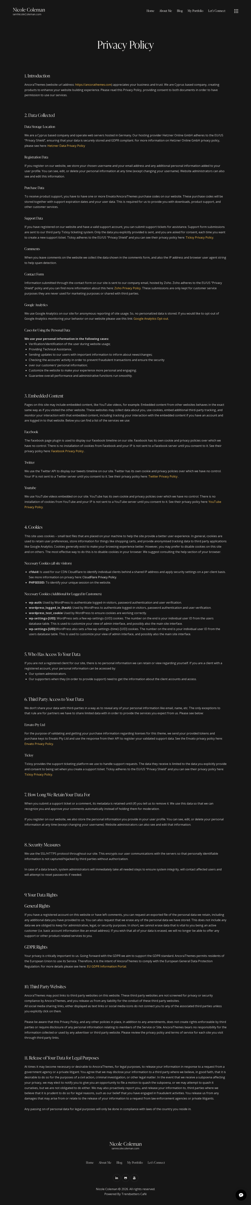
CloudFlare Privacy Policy (99, 577)
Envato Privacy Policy (38, 744)
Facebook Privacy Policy (67, 451)
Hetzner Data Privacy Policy (66, 146)
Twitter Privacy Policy (163, 476)
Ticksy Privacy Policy (199, 237)
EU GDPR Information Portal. (107, 966)
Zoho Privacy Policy (127, 288)
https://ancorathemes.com (93, 85)
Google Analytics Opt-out (151, 319)
